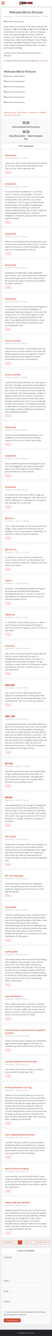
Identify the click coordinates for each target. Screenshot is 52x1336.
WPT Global (10, 836)
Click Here (44, 61)
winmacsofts (10, 155)
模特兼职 (9, 797)
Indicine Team (34, 16)
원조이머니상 (11, 549)
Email (6, 1291)
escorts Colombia (13, 340)
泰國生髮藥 (10, 685)
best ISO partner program (17, 1168)
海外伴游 (9, 763)
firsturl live (10, 646)
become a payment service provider (21, 1061)
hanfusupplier (11, 951)
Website (7, 1301)
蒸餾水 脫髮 (10, 716)
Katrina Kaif (34, 112)
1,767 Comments (20, 16)
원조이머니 (10, 518)
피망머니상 (10, 614)
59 (39, 1242)
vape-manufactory (13, 996)
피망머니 (9, 580)
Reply (8, 172)
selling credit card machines (17, 1202)
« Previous (7, 1242)
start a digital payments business (20, 1134)
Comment (8, 1257)
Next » (44, 1242)
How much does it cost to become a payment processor (25, 1031)
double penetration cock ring (18, 1087)
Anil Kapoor (22, 112)
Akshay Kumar (10, 112)
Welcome (17, 115)
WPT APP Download (14, 876)
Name (7, 1281)
